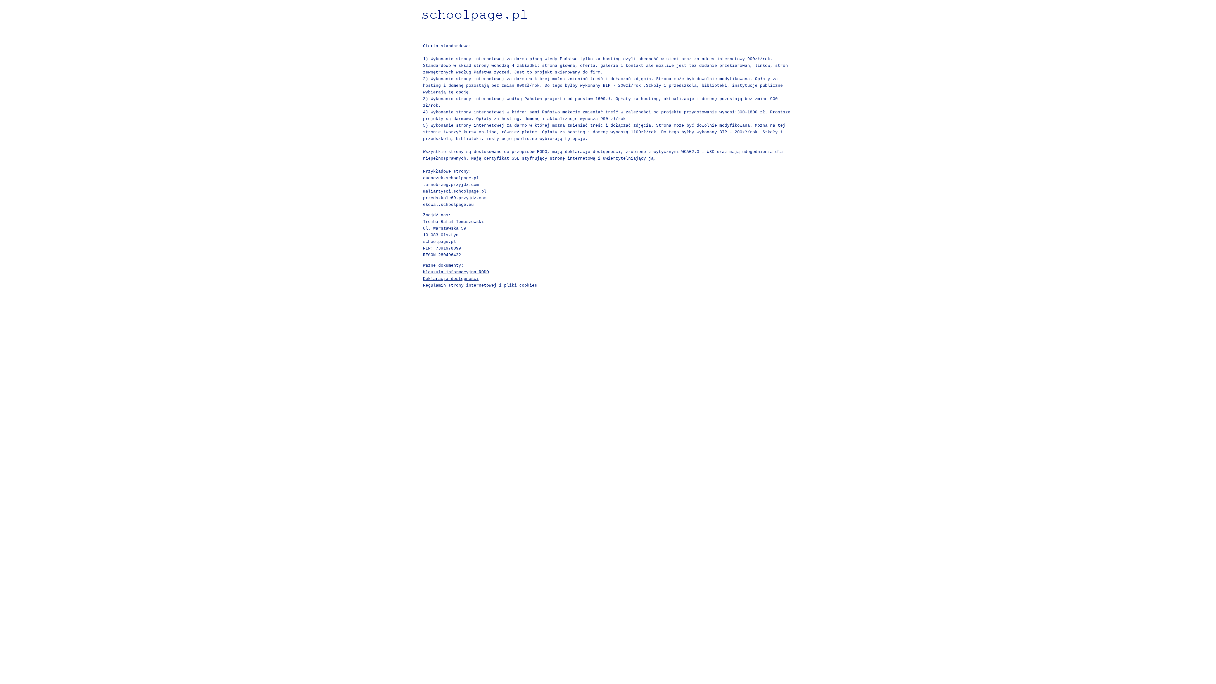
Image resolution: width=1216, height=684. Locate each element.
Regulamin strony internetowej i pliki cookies (480, 285)
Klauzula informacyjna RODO (456, 272)
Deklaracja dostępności (451, 278)
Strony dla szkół (608, 33)
